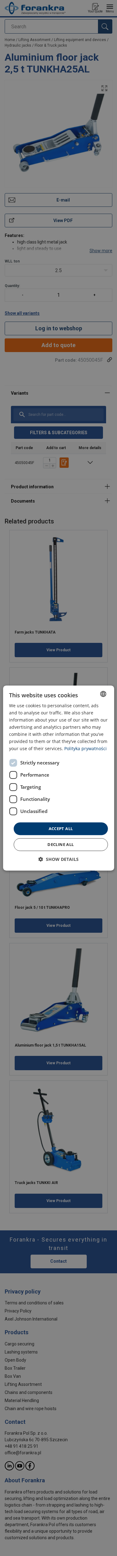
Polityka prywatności (85, 749)
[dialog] (58, 778)
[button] (58, 859)
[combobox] (103, 694)
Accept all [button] (61, 828)
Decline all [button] (60, 844)
